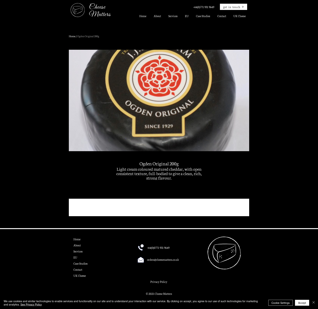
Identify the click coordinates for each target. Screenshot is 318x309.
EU (75, 257)
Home (72, 36)
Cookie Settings (280, 303)
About (77, 245)
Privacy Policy (158, 282)
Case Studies (80, 263)
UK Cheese (79, 276)
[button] (173, 17)
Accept (302, 303)
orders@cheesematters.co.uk (163, 259)
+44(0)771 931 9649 (203, 7)
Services (78, 251)
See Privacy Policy (31, 304)
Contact (77, 269)
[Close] (313, 302)
